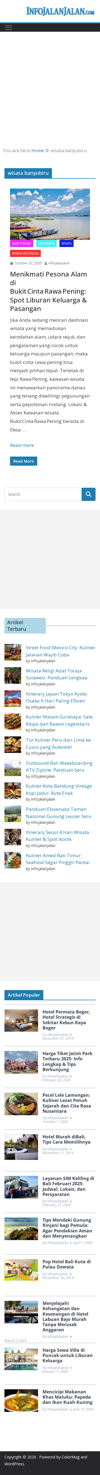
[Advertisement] (50, 80)
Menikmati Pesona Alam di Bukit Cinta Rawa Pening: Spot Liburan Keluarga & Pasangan (48, 291)
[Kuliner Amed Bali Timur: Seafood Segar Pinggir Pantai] (12, 860)
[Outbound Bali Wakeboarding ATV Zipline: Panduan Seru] (12, 768)
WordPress (14, 1463)
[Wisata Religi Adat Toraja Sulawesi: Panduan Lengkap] (12, 675)
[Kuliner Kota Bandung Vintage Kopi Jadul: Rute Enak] (12, 790)
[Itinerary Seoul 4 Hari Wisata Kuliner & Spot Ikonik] (12, 837)
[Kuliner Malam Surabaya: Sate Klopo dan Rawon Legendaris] (12, 721)
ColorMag (70, 1457)
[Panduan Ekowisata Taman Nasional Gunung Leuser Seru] (12, 814)
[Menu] (8, 27)
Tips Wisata (46, 243)
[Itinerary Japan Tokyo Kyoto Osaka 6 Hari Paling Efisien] (12, 698)
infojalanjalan (59, 263)
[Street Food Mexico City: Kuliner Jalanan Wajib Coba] (12, 652)
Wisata (66, 243)
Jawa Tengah (21, 243)
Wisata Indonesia (25, 253)
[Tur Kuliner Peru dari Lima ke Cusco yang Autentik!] (12, 744)
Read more (22, 445)
